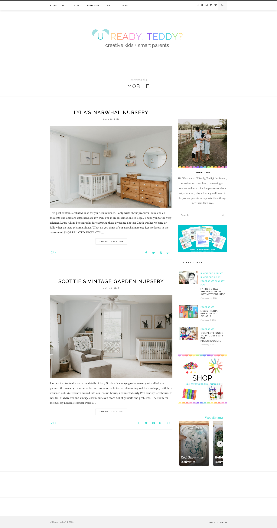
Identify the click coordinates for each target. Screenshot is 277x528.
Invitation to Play (210, 277)
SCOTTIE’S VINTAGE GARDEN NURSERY (111, 281)
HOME (53, 6)
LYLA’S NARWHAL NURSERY (111, 112)
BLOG (125, 6)
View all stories (214, 418)
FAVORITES (93, 6)
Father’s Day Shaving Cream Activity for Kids (213, 292)
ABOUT (111, 6)
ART (64, 6)
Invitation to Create (211, 273)
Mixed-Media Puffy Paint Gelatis (209, 314)
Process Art (207, 281)
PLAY (76, 6)
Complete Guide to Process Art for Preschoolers (211, 337)
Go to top (217, 522)
